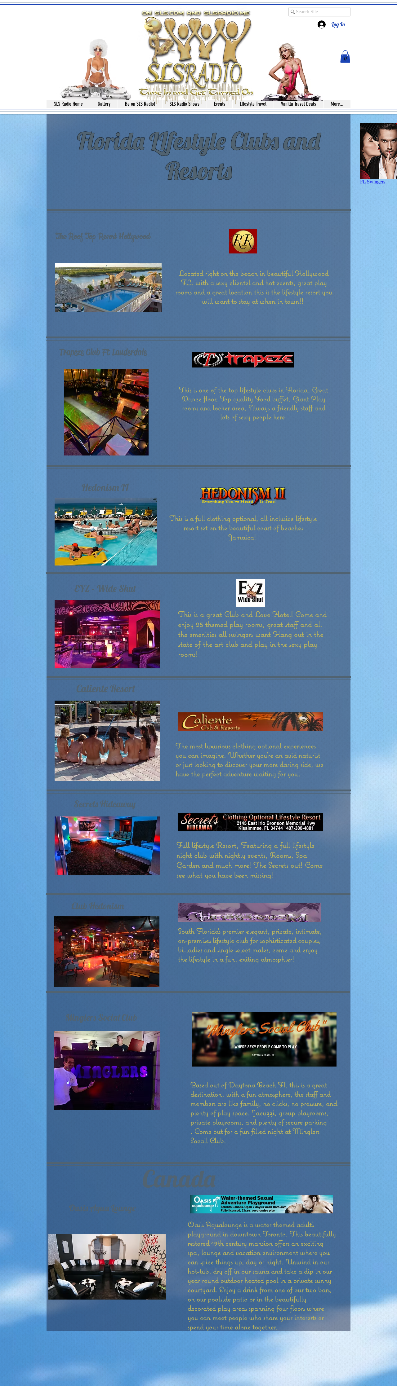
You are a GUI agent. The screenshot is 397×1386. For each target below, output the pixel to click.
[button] (345, 56)
